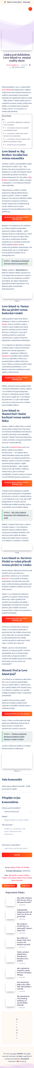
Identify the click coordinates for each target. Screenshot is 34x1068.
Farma (4, 324)
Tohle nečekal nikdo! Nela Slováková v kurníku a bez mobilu (23, 956)
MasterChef (21, 878)
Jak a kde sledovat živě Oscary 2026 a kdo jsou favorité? (24, 900)
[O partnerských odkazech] (13, 67)
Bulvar (12, 867)
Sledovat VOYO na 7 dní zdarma (17, 714)
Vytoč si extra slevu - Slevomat (18, 2)
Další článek (26, 886)
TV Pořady (25, 867)
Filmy (18, 867)
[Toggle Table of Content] (3, 120)
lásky (15, 245)
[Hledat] (30, 9)
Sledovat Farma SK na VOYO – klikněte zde (17, 378)
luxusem (5, 356)
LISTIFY (20, 1054)
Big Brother (13, 875)
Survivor (5, 578)
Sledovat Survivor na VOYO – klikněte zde (17, 619)
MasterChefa (16, 447)
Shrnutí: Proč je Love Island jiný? (16, 145)
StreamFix (25, 1059)
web (20, 1056)
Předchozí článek (9, 886)
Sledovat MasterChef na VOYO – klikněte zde (17, 483)
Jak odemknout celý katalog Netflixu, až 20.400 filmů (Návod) (23, 1000)
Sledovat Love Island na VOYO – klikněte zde (17, 218)
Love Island (6, 90)
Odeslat (17, 855)
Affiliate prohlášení (19, 67)
